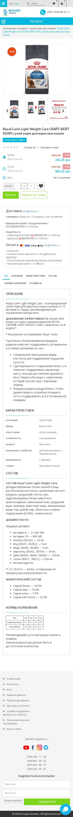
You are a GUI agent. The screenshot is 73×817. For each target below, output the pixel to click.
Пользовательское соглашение (16, 721)
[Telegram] (46, 747)
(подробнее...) (31, 211)
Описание (17, 275)
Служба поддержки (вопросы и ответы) (16, 712)
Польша (55, 465)
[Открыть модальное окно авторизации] (41, 186)
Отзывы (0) (35, 283)
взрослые (44, 444)
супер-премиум (48, 432)
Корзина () (62, 1)
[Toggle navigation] (3, 3)
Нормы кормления (15, 283)
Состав (52, 275)
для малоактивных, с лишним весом (50, 452)
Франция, (45, 465)
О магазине (14, 678)
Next (63, 110)
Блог (9, 689)
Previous (7, 110)
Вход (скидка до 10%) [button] (69, 1)
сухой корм (45, 420)
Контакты (13, 684)
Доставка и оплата (18, 705)
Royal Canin (45, 426)
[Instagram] (39, 747)
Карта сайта (14, 729)
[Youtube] (26, 747)
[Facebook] (33, 747)
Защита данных (16, 695)
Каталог (36, 21)
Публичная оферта (18, 700)
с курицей (44, 459)
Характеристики (35, 275)
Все (6, 275)
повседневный (47, 438)
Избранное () (54, 1)
